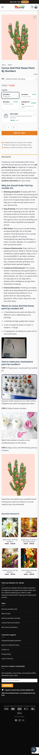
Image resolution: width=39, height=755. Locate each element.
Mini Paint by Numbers (10, 627)
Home (4, 65)
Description (6, 157)
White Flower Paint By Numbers (10, 540)
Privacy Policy (6, 654)
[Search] (32, 7)
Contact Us (5, 650)
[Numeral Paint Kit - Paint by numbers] (19, 7)
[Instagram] (20, 720)
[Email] (23, 720)
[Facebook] (16, 720)
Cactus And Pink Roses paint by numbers (18, 307)
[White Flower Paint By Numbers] (10, 527)
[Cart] (36, 7)
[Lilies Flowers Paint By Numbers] (28, 558)
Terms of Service (7, 659)
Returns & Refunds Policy (10, 645)
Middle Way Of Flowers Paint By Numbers (29, 540)
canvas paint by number (28, 368)
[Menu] (3, 7)
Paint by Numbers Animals (11, 618)
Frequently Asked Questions (11, 641)
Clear (35, 74)
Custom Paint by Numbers (11, 623)
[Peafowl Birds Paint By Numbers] (10, 558)
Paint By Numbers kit (19, 234)
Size (3, 79)
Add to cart (19, 133)
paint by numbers (10, 364)
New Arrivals (6, 614)
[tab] (19, 156)
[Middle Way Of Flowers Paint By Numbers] (28, 527)
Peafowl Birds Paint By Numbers (10, 571)
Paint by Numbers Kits (9, 609)
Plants (10, 65)
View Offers (25, 2)
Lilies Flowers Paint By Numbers (29, 571)
